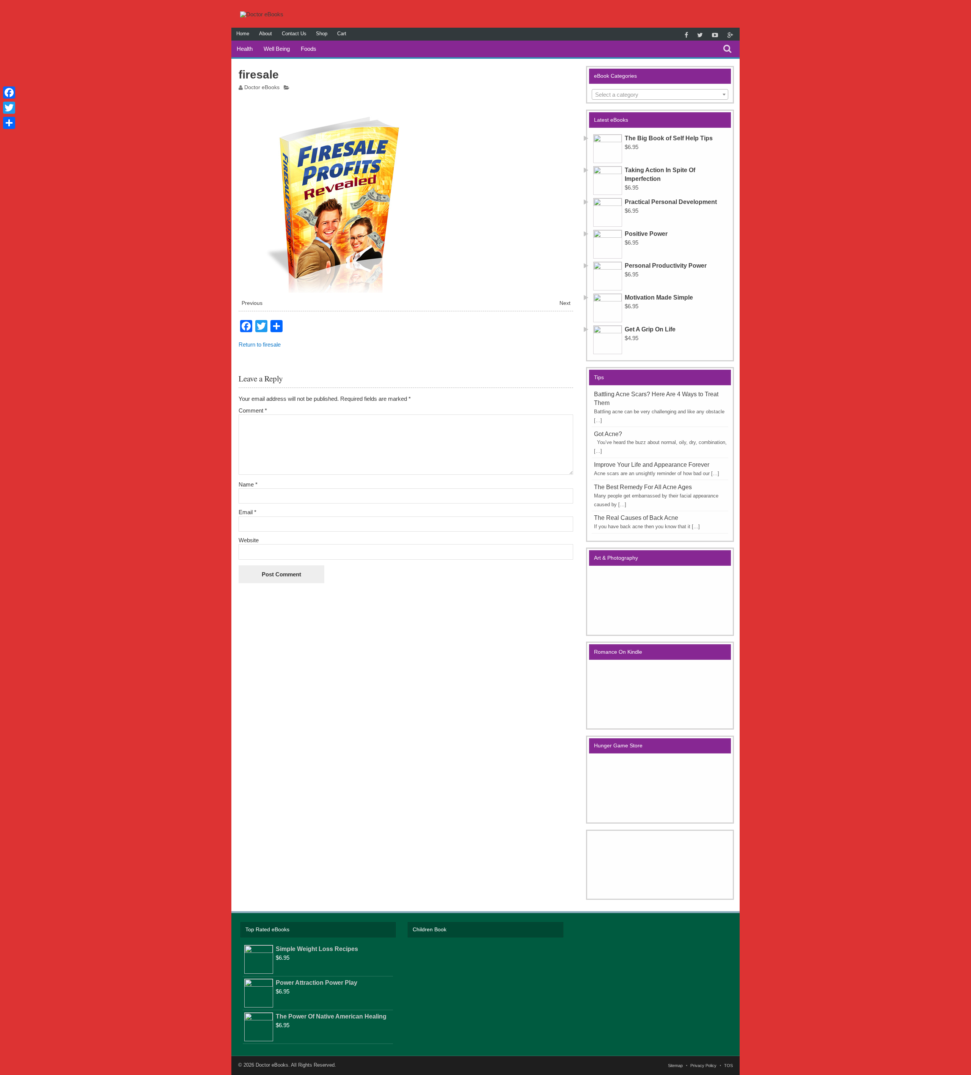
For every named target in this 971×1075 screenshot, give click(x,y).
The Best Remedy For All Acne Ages (643, 487)
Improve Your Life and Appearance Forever (651, 464)
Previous (252, 303)
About (265, 33)
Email (247, 512)
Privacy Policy (703, 1066)
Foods (308, 49)
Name (248, 484)
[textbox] (660, 94)
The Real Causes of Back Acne (636, 518)
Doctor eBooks (262, 87)
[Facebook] (9, 92)
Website (249, 540)
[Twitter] (9, 107)
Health (245, 49)
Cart (341, 33)
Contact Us (294, 33)
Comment (253, 410)
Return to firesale (260, 344)
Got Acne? (608, 434)
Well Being (277, 49)
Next (564, 303)
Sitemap (675, 1066)
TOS (728, 1066)
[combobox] (660, 94)
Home (242, 33)
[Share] (9, 122)
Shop (321, 33)
